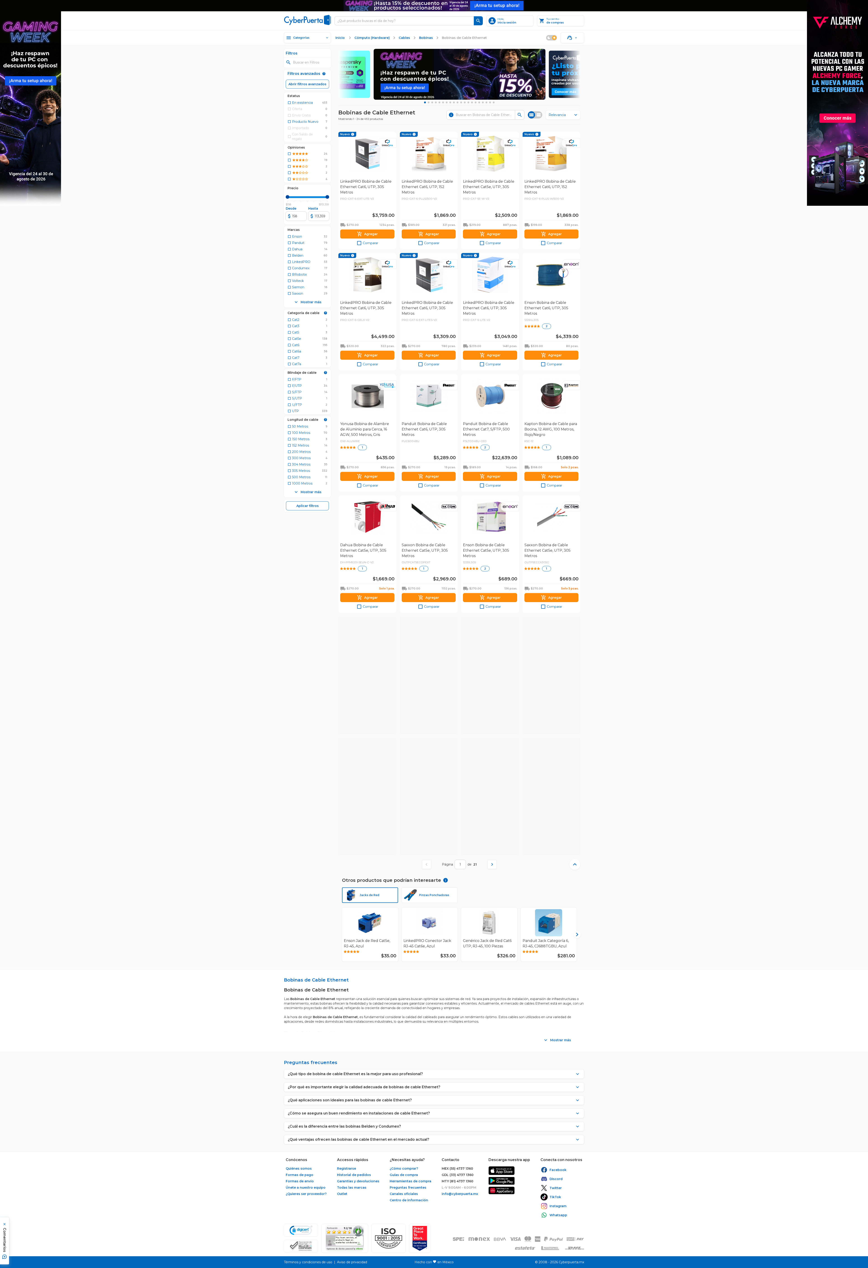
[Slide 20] (494, 102)
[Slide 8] (450, 102)
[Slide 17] (483, 102)
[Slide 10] (457, 102)
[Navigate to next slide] (575, 934)
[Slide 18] (486, 102)
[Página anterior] (426, 864)
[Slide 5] (439, 102)
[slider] (287, 197)
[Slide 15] (475, 102)
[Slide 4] (436, 102)
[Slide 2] (428, 102)
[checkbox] (300, 102)
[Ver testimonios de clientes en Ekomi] (344, 1238)
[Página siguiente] (492, 864)
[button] (389, 1238)
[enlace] (501, 1170)
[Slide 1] (425, 102)
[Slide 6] (443, 102)
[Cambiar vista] (535, 114)
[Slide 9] (454, 102)
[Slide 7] (447, 102)
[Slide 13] (468, 102)
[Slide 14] (472, 102)
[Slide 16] (479, 102)
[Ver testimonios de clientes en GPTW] (419, 1238)
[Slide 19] (490, 102)
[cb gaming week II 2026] (459, 74)
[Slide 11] (461, 102)
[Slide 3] (432, 102)
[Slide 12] (465, 102)
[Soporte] (572, 37)
